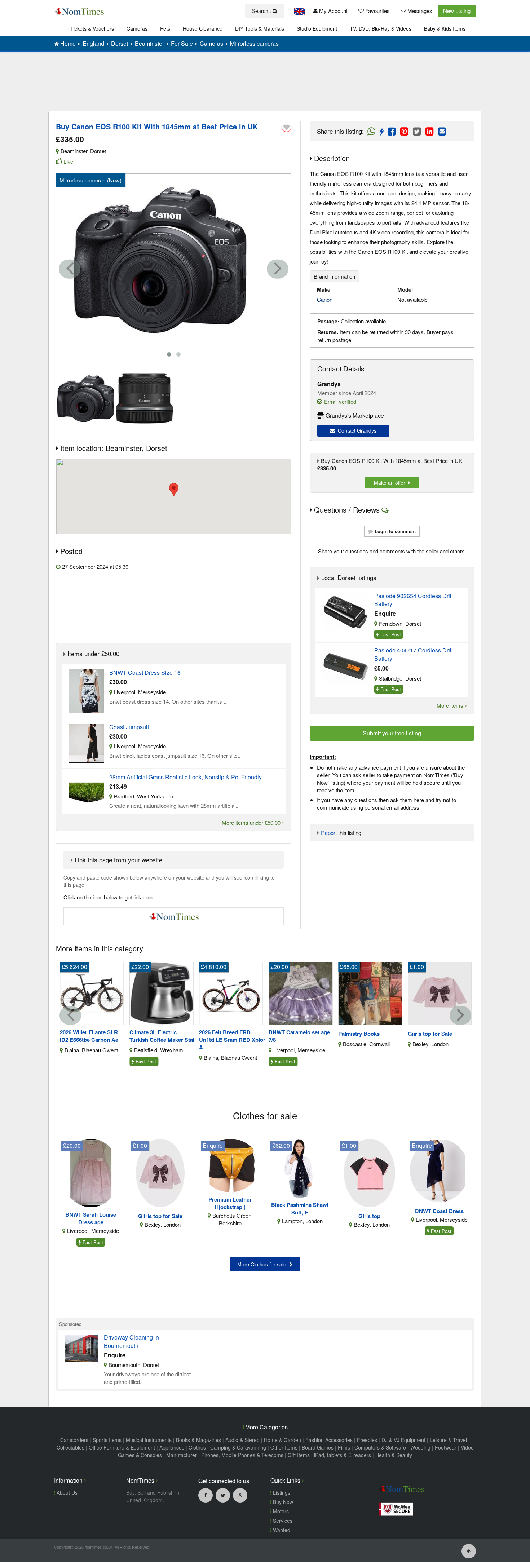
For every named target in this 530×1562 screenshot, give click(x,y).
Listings (280, 1492)
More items (451, 705)
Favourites (377, 10)
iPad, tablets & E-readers (342, 1455)
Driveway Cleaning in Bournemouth (131, 1341)
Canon (324, 299)
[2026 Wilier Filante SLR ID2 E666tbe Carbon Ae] (92, 992)
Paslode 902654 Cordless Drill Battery (413, 600)
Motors (280, 1511)
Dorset (98, 151)
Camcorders (74, 1439)
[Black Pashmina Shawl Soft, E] (299, 1167)
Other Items (283, 1447)
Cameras (137, 28)
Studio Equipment (317, 28)
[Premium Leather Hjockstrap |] (230, 1164)
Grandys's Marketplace (355, 415)
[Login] (286, 127)
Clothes (197, 1447)
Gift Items (299, 1455)
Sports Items (107, 1439)
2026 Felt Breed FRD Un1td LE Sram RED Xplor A (232, 1039)
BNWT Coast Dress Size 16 (145, 673)
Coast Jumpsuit (129, 727)
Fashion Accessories (329, 1439)
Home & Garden (282, 1439)
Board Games (318, 1447)
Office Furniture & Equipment (122, 1447)
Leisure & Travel (448, 1439)
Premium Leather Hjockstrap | (230, 1203)
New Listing (457, 10)
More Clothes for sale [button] (263, 1264)
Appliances (171, 1447)
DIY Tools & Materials (259, 28)
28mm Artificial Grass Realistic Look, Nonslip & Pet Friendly (185, 777)
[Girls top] (369, 1172)
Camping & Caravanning (238, 1447)
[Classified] (86, 690)
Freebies (367, 1439)
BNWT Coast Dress (439, 1211)
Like (68, 161)
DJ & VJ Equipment (403, 1439)
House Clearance (202, 28)
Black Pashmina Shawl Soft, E (299, 1208)
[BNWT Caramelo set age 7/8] (301, 992)
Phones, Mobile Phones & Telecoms (242, 1455)
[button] (173, 489)
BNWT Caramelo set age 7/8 (299, 1036)
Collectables (70, 1447)
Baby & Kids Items (444, 28)
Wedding (420, 1447)
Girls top (369, 1216)
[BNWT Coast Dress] (439, 1169)
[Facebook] (205, 1495)
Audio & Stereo (242, 1439)
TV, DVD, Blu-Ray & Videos (380, 28)
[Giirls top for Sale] (440, 992)
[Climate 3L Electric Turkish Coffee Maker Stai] (161, 992)
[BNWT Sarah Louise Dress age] (91, 1172)
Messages (419, 10)
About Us (66, 1492)
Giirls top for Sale (430, 1033)
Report (329, 832)
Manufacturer (181, 1455)
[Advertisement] (265, 86)
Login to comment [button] (395, 531)
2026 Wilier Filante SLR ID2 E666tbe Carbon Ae (89, 1036)
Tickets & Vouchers (92, 28)
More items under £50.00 (252, 822)
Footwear (445, 1447)
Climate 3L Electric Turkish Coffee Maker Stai (161, 1036)
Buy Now (282, 1501)
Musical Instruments (149, 1439)
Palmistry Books (359, 1033)
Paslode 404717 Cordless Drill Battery (413, 654)
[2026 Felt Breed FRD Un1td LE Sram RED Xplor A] (231, 992)
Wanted (280, 1530)
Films (344, 1447)
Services (281, 1520)
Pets (165, 28)
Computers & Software (380, 1447)
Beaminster (74, 151)
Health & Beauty (393, 1455)
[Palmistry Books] (370, 992)
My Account (333, 10)
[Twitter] (223, 1495)
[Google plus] (240, 1495)
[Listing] (345, 611)
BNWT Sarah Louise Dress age (90, 1218)
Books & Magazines (198, 1439)
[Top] (468, 1550)
